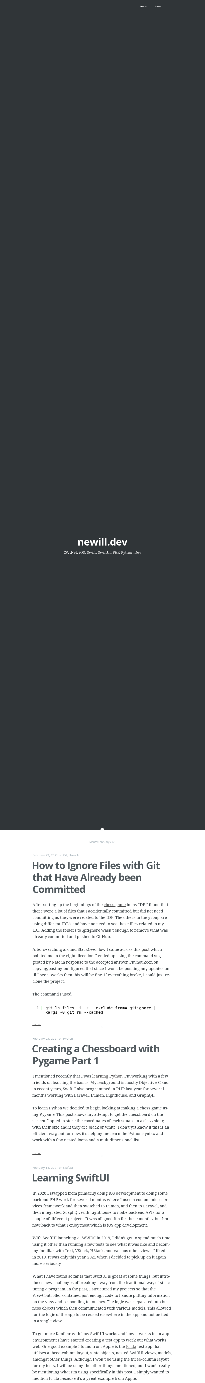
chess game (115, 904)
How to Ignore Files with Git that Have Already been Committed (96, 877)
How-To (74, 855)
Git (65, 855)
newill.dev (102, 542)
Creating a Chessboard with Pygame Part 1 (96, 1054)
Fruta (131, 1346)
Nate (56, 962)
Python (68, 1038)
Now (158, 6)
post (146, 949)
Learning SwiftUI (70, 1177)
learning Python (107, 1076)
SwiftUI (68, 1167)
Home (143, 6)
